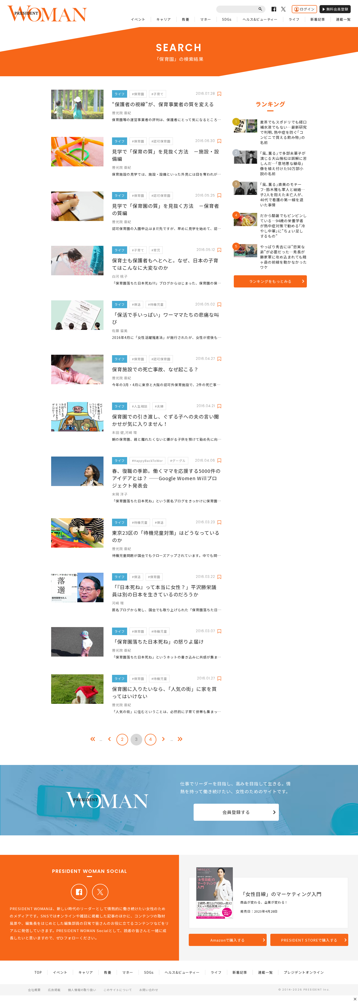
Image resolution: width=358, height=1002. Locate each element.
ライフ (294, 19)
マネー (205, 19)
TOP (38, 972)
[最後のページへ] (180, 739)
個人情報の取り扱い (82, 990)
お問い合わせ (148, 990)
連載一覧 (343, 19)
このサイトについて (118, 990)
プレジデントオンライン (304, 972)
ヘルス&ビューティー (260, 19)
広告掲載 (54, 990)
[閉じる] (355, 999)
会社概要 (34, 990)
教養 (185, 19)
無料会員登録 (337, 9)
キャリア (163, 19)
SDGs (227, 19)
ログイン (307, 9)
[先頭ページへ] (92, 739)
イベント (138, 19)
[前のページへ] (109, 739)
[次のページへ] (163, 739)
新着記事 (318, 19)
